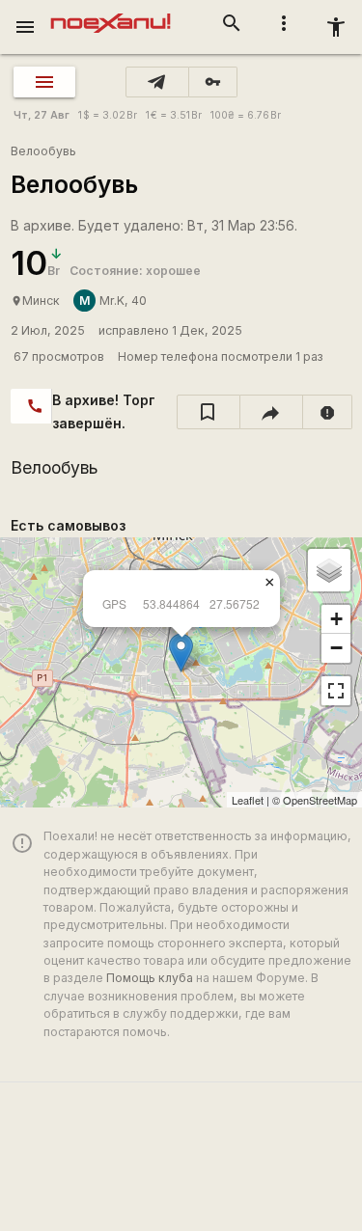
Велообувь (43, 151)
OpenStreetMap (320, 799)
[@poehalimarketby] (157, 82)
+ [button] (336, 619)
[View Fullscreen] (335, 690)
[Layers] (329, 570)
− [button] (336, 648)
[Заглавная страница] (110, 13)
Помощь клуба (149, 978)
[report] (327, 412)
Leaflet (248, 799)
